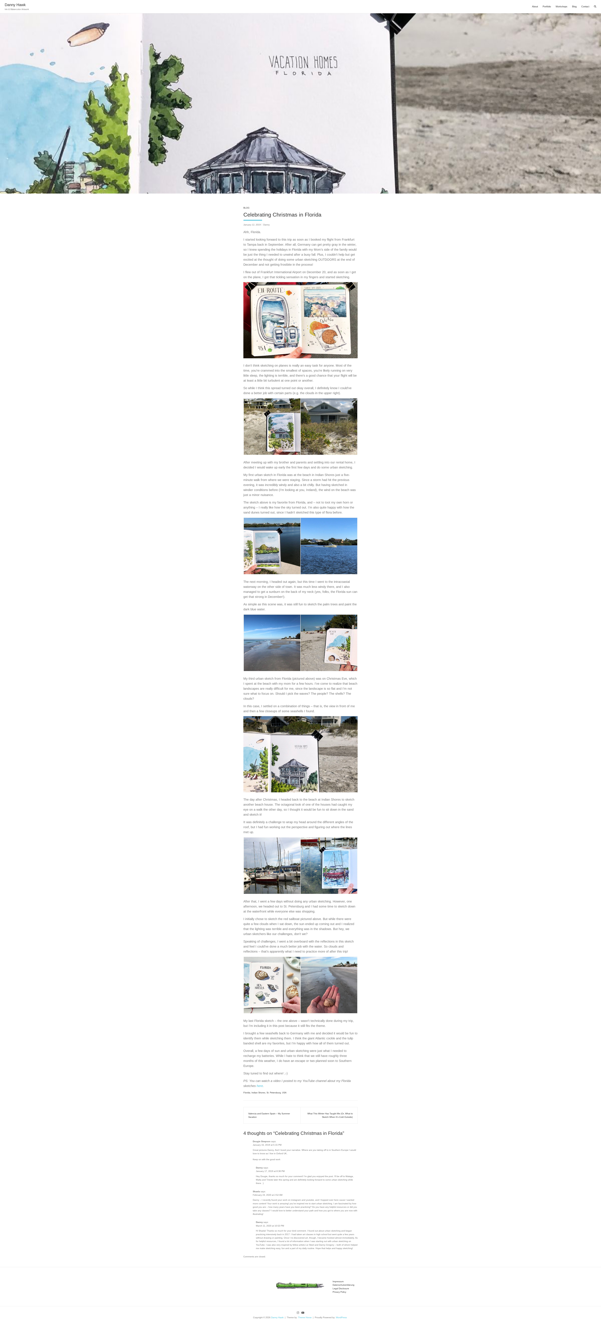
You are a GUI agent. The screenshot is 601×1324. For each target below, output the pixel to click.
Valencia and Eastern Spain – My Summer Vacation (269, 1115)
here (260, 1086)
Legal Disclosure (341, 1288)
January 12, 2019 (252, 224)
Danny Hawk (15, 5)
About (535, 6)
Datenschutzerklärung (343, 1285)
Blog (574, 6)
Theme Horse (305, 1317)
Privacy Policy (339, 1292)
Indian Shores (258, 1092)
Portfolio (547, 6)
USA (284, 1092)
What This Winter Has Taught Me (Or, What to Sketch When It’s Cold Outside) (330, 1115)
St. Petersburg (274, 1092)
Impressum (338, 1281)
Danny (266, 224)
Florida (246, 1092)
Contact (585, 6)
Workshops (561, 6)
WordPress (341, 1317)
